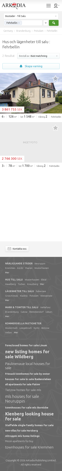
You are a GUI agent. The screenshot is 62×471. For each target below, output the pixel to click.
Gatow (24, 312)
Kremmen (10, 268)
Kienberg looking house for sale (29, 416)
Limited (41, 460)
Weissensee (46, 295)
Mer (7, 272)
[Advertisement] (31, 202)
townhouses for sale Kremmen (29, 447)
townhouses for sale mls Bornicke (26, 407)
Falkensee (41, 291)
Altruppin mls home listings (22, 435)
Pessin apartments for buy (19, 441)
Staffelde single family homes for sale (29, 425)
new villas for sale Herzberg (21, 430)
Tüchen (21, 284)
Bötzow (45, 328)
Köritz (20, 268)
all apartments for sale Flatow (22, 384)
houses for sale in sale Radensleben (28, 379)
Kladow (24, 295)
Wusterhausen (41, 268)
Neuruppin (40, 263)
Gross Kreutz (11, 295)
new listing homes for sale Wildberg (27, 354)
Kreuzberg (32, 284)
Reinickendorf (36, 312)
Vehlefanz (45, 307)
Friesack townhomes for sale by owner (27, 373)
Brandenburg (12, 312)
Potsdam (34, 295)
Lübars (49, 312)
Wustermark (11, 328)
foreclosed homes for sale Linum (26, 345)
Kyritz (36, 328)
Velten (8, 332)
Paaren (28, 268)
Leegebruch (25, 328)
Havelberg (10, 284)
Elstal (43, 279)
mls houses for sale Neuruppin (22, 399)
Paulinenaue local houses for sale (27, 366)
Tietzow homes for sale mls (23, 389)
